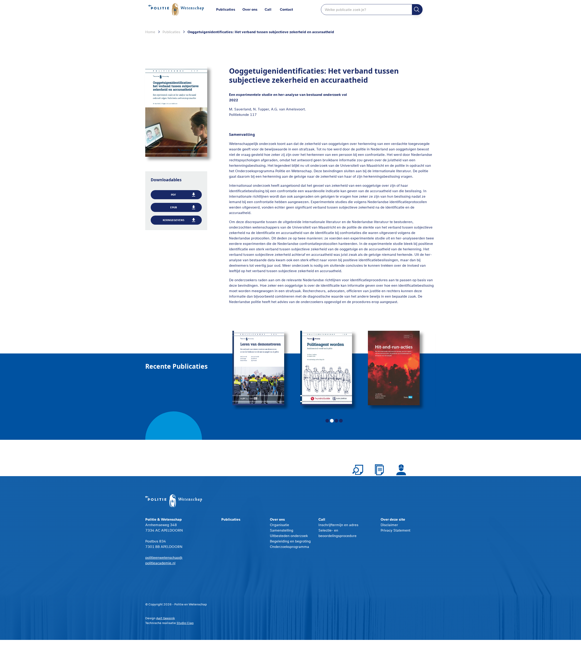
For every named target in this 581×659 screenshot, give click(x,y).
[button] (253, 9)
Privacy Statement (395, 530)
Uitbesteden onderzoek (289, 535)
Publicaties (225, 9)
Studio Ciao (185, 623)
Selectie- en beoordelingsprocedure (337, 533)
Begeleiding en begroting (290, 541)
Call (268, 9)
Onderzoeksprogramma (289, 546)
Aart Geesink (165, 618)
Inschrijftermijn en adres (338, 524)
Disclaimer (389, 524)
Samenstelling (281, 530)
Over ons (249, 9)
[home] (177, 9)
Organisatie (279, 524)
